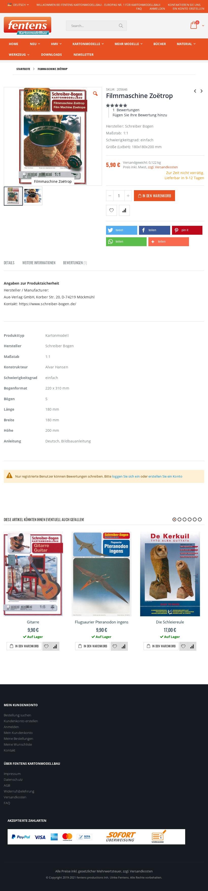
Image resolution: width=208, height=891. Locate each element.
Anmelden (157, 8)
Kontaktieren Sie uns (184, 5)
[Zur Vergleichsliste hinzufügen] (55, 647)
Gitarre (33, 621)
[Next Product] (201, 90)
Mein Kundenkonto (18, 732)
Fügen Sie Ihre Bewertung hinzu (140, 115)
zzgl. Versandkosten (163, 167)
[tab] (13, 263)
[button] (95, 97)
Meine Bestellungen (18, 738)
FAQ (139, 8)
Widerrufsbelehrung (19, 791)
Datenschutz (13, 779)
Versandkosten (15, 797)
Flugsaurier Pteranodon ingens (101, 621)
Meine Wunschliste (18, 744)
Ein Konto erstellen (188, 8)
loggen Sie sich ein (126, 476)
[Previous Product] (195, 90)
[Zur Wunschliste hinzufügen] (46, 647)
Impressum (12, 773)
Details (9, 262)
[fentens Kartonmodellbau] (27, 26)
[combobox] (96, 26)
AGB (7, 785)
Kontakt (9, 750)
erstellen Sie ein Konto (165, 476)
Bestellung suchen (17, 715)
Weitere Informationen (38, 262)
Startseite (23, 69)
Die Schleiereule (170, 621)
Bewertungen (74, 262)
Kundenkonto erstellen (21, 721)
